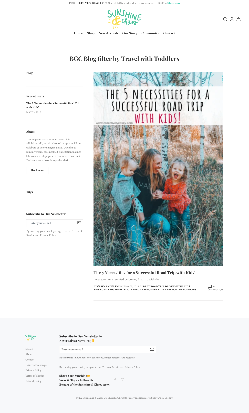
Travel (134, 290)
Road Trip (121, 290)
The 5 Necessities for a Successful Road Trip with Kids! (144, 272)
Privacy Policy (33, 370)
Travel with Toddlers (180, 290)
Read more (37, 170)
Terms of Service (34, 376)
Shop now (173, 3)
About (29, 354)
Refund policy (33, 381)
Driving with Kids (177, 286)
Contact (29, 359)
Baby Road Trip (153, 286)
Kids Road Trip (103, 290)
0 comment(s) (215, 288)
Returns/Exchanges (36, 365)
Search (29, 349)
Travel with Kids (152, 290)
